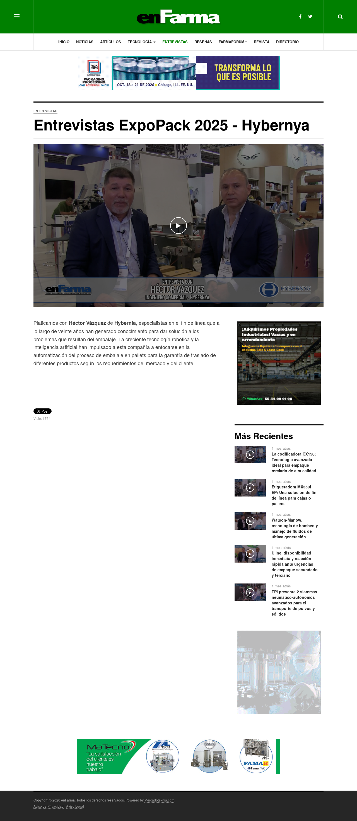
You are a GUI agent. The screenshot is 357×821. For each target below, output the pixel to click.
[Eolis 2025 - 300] (279, 671)
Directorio (287, 41)
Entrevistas (175, 41)
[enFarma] (178, 17)
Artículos (110, 41)
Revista (261, 41)
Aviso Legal (75, 806)
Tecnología (140, 41)
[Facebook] (300, 16)
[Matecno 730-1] (178, 756)
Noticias (84, 41)
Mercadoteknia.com (159, 800)
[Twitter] (310, 16)
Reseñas (203, 41)
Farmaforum (231, 41)
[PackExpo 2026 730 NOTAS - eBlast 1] (178, 73)
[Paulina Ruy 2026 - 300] (279, 362)
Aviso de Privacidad (48, 806)
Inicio (63, 41)
